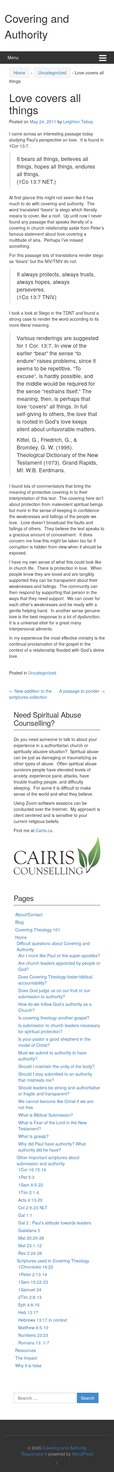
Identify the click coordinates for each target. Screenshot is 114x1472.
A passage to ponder (82, 691)
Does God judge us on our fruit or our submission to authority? (54, 993)
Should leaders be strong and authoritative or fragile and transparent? (59, 1090)
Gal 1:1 (25, 1215)
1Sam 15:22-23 (33, 1282)
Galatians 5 (29, 1230)
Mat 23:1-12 (30, 1245)
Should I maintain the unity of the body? (56, 1066)
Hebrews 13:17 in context (42, 1320)
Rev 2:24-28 (30, 1253)
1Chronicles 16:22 (35, 1267)
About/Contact (29, 914)
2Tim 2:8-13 (30, 1297)
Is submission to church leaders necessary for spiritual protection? (59, 1028)
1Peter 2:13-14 (32, 1274)
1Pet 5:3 (26, 1177)
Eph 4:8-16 (29, 1305)
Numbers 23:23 (33, 1335)
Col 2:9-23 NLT (32, 1207)
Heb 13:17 (28, 1312)
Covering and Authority (37, 25)
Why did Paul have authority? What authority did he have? (52, 1147)
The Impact (26, 1358)
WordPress (82, 1454)
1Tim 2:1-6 (28, 1192)
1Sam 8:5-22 (30, 1185)
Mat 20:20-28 (31, 1238)
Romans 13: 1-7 (33, 1343)
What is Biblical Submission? (45, 1115)
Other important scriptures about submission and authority (48, 1160)
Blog (19, 922)
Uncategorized (52, 73)
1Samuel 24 (29, 1289)
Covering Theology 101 (37, 930)
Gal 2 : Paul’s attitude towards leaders (54, 1223)
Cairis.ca (44, 830)
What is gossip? (33, 1136)
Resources (25, 1350)
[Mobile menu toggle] (102, 57)
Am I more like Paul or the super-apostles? (59, 955)
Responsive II (34, 1454)
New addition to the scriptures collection (30, 694)
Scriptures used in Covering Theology (53, 1261)
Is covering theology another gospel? (53, 1018)
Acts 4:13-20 (30, 1200)
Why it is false (28, 1365)
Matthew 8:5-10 (33, 1327)
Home (19, 73)
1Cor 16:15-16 (32, 1169)
